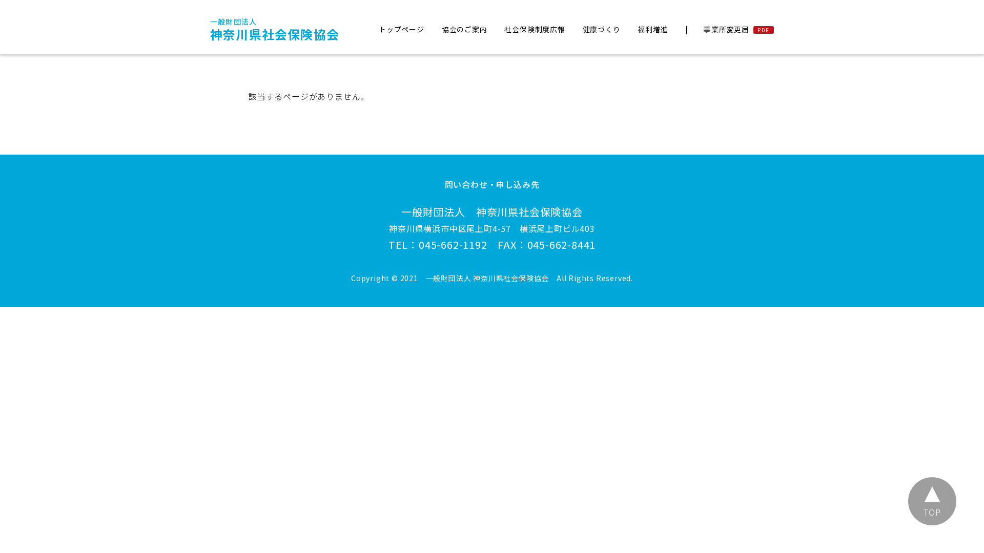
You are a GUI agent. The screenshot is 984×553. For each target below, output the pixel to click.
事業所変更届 (726, 29)
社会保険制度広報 (534, 29)
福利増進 (653, 29)
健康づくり (602, 29)
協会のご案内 (464, 29)
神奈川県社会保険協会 (274, 29)
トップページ (401, 29)
